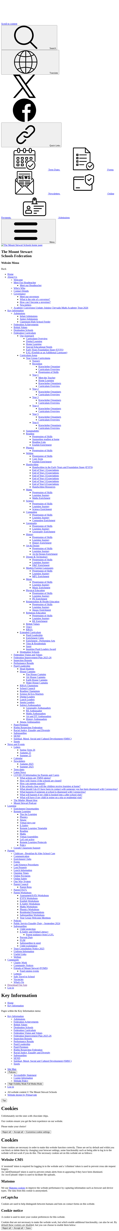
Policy (23, 845)
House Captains (27, 671)
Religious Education (36, 612)
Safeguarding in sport (30, 943)
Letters (17, 747)
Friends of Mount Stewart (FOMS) (31, 968)
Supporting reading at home (45, 439)
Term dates (19, 769)
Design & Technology (37, 556)
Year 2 (35, 389)
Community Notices (23, 965)
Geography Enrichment (43, 531)
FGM (22, 940)
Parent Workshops (22, 892)
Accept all (18, 1132)
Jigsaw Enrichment (41, 610)
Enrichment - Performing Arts (40, 640)
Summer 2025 (27, 766)
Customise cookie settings (38, 1132)
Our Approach (27, 335)
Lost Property (20, 867)
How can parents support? (32, 783)
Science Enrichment (42, 509)
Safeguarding (20, 733)
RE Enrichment (39, 621)
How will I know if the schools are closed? (41, 780)
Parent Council (21, 884)
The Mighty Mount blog (25, 800)
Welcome (18, 279)
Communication (21, 856)
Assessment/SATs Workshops (34, 895)
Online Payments (22, 876)
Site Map (11, 1069)
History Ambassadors (36, 719)
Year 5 (35, 414)
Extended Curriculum (30, 632)
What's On (19, 982)
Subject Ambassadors (30, 705)
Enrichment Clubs (35, 638)
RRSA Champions (29, 685)
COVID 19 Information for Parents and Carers (36, 775)
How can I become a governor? (35, 302)
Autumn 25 (25, 752)
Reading (30, 433)
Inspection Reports (23, 660)
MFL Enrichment (40, 576)
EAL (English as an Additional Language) (46, 352)
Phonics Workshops (29, 909)
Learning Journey (40, 495)
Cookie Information (23, 1078)
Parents (11, 850)
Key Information (15, 310)
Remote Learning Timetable (33, 828)
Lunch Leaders (27, 699)
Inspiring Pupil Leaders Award (41, 649)
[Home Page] (21, 245)
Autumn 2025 (26, 764)
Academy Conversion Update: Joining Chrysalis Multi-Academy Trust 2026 (51, 307)
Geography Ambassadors (38, 708)
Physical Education (35, 590)
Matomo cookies (17, 1188)
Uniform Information (24, 951)
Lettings (18, 973)
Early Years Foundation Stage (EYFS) (44, 349)
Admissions (19, 313)
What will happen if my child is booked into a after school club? (51, 794)
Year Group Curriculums (38, 358)
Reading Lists (39, 442)
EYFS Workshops (29, 898)
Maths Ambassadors (36, 713)
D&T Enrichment (40, 565)
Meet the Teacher (46, 377)
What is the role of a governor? (35, 299)
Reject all (6, 1132)
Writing (29, 453)
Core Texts (37, 459)
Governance (20, 293)
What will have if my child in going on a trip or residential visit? (51, 797)
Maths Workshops (28, 906)
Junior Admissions (29, 319)
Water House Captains (37, 682)
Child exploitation (28, 945)
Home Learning (34, 344)
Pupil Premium (21, 724)
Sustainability (32, 431)
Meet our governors (29, 296)
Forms (17, 862)
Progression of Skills (48, 372)
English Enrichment (42, 445)
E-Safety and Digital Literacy (34, 931)
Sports (17, 741)
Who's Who (19, 288)
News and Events (16, 744)
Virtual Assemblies (29, 836)
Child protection (28, 929)
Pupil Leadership (34, 635)
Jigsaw (23, 820)
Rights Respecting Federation (28, 727)
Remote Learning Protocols (33, 842)
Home (10, 274)
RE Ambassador (34, 710)
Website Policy (21, 1080)
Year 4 (35, 405)
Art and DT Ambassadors (38, 716)
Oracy (29, 626)
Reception (37, 363)
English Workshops (29, 901)
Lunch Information (23, 870)
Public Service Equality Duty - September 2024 (37, 923)
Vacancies (18, 979)
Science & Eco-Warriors (32, 694)
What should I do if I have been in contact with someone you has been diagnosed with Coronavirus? (69, 789)
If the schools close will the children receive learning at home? (50, 786)
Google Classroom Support (27, 848)
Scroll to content (9, 23)
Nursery (36, 361)
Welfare (17, 957)
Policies (17, 920)
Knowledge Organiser (49, 366)
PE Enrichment (39, 598)
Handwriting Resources (43, 487)
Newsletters (25, 305)
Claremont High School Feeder (35, 321)
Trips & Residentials (36, 643)
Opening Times (21, 873)
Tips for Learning (28, 814)
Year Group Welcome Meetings (35, 917)
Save (28, 1228)
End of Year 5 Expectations (45, 481)
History (29, 534)
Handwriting (32, 464)
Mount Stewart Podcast (25, 803)
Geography (31, 523)
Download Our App (17, 985)
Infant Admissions (28, 316)
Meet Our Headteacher (25, 282)
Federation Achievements (26, 324)
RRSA (29, 629)
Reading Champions (30, 691)
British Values (20, 327)
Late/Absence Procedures (26, 864)
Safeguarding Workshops (32, 915)
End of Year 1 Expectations (45, 470)
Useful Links (20, 954)
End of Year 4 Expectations (45, 478)
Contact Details (21, 291)
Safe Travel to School (24, 976)
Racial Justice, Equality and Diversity (32, 730)
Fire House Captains (36, 674)
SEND (17, 736)
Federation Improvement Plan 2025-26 (32, 657)
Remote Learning (22, 811)
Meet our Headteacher (31, 285)
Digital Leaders (27, 696)
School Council (27, 688)
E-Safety (24, 825)
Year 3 (35, 397)
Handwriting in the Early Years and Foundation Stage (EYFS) (62, 467)
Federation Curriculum (25, 333)
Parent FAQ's (20, 890)
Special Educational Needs (39, 347)
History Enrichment (41, 542)
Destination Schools (23, 330)
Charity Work (20, 962)
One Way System (22, 881)
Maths (29, 489)
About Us (12, 277)
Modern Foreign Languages (39, 568)
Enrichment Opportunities (26, 808)
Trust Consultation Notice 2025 (29, 948)
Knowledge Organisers (49, 383)
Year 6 (35, 422)
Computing (31, 512)
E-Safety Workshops (30, 903)
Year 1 (35, 375)
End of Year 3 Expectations (45, 475)
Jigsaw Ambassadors (30, 722)
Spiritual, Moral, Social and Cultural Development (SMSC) (43, 738)
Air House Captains (35, 677)
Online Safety (20, 878)
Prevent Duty (26, 937)
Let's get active (27, 839)
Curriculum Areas (28, 355)
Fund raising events (29, 971)
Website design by (22, 1095)
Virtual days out (27, 822)
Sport (28, 646)
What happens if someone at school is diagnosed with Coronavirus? (53, 792)
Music (29, 579)
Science (30, 501)
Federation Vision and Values (28, 654)
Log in (10, 987)
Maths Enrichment (41, 498)
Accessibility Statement (25, 1075)
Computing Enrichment (43, 520)
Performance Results (24, 663)
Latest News (20, 772)
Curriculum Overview (37, 338)
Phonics (30, 447)
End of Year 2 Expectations (45, 473)
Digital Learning (34, 341)
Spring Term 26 (27, 750)
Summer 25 (25, 755)
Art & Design (32, 545)
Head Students (27, 668)
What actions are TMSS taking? (35, 778)
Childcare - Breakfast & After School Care (34, 853)
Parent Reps (26, 887)
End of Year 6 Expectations (45, 484)
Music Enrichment (41, 587)
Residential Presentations (32, 912)
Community (13, 959)
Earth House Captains (36, 680)
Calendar (18, 758)
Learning (11, 806)
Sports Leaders (27, 702)
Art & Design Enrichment (44, 554)
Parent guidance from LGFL (40, 934)
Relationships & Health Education (42, 601)
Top (4, 1100)
